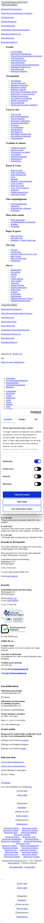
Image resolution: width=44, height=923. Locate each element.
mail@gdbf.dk (12, 576)
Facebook (24, 740)
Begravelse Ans (11, 850)
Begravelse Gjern (23, 843)
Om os (13, 277)
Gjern (8, 407)
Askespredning (16, 130)
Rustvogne (15, 283)
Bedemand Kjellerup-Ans (11, 34)
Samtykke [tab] (8, 419)
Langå (8, 400)
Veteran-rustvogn (17, 285)
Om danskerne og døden (20, 152)
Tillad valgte (22, 502)
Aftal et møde (22, 795)
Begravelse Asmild (29, 828)
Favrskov (9, 409)
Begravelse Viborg (11, 828)
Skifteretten (15, 206)
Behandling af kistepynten (21, 134)
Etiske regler (15, 290)
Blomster (14, 179)
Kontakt (14, 274)
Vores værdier (16, 281)
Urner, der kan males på (20, 188)
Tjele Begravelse (7, 17)
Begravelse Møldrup (29, 833)
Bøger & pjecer (17, 236)
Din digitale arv (17, 132)
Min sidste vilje (16, 238)
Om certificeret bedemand (21, 136)
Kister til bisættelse (18, 173)
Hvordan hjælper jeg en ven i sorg (24, 254)
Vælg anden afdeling (9, 5)
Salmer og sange (17, 150)
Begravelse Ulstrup (9, 846)
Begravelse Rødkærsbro (29, 846)
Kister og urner (16, 170)
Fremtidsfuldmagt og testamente (23, 222)
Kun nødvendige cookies (22, 509)
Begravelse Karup (12, 837)
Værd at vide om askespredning (13, 766)
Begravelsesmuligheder (20, 116)
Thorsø (8, 402)
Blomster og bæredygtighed (21, 181)
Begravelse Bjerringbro (33, 841)
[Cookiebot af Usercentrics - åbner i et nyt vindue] (31, 412)
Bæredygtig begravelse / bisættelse (24, 105)
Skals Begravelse (7, 38)
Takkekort (15, 190)
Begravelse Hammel (12, 857)
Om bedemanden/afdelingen (17, 381)
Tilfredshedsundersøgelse (20, 301)
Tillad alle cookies (22, 494)
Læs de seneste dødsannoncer (12, 762)
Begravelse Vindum (10, 830)
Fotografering (16, 161)
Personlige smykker (18, 194)
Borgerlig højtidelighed (20, 123)
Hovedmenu (12, 2)
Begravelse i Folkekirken (20, 121)
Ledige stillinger (17, 279)
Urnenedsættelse (17, 127)
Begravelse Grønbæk (30, 852)
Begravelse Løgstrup (30, 830)
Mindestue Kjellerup (19, 87)
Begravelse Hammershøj (11, 839)
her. (16, 636)
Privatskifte (15, 226)
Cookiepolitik (29, 867)
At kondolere (16, 154)
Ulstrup (9, 396)
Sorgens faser (16, 252)
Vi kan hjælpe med (18, 83)
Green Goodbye (17, 183)
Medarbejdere (16, 270)
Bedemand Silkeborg (9, 42)
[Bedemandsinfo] (13, 673)
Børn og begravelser (18, 258)
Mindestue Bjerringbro (19, 85)
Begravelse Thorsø (29, 854)
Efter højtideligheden (19, 204)
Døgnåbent (22, 807)
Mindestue (10, 387)
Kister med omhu (17, 186)
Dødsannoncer (16, 159)
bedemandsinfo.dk (20, 669)
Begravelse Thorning (28, 850)
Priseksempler (16, 296)
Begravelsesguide (17, 103)
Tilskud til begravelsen (19, 96)
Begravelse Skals (10, 833)
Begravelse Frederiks (22, 835)
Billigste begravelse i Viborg (22, 298)
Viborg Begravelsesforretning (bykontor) (16, 13)
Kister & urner (22, 908)
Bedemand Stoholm (10, 848)
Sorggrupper (15, 261)
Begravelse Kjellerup (30, 848)
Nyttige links (16, 294)
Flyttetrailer (15, 210)
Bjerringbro (10, 393)
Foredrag (14, 292)
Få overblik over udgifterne (21, 98)
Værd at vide (16, 114)
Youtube (23, 748)
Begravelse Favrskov (31, 857)
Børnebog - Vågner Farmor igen (23, 240)
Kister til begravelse (18, 175)
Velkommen (10, 378)
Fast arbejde (15, 272)
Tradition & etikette (18, 148)
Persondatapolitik (16, 867)
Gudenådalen (11, 391)
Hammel (9, 404)
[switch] (37, 469)
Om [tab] (36, 419)
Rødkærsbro (10, 398)
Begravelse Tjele (29, 837)
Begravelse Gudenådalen (10, 841)
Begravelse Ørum (31, 839)
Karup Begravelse (8, 26)
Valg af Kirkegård (18, 119)
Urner (13, 177)
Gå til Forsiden (16, 52)
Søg (2, 358)
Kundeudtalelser (12, 383)
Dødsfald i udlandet (18, 90)
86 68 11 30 (17, 354)
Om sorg (14, 250)
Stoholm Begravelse (8, 22)
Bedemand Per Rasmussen (11, 9)
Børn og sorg (16, 256)
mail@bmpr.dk (13, 863)
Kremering (15, 125)
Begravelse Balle (11, 852)
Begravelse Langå (11, 854)
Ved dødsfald (16, 81)
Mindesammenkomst (19, 157)
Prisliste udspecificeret (19, 101)
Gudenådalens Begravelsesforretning (15, 30)
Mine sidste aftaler (18, 220)
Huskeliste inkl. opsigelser (21, 208)
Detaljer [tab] (22, 419)
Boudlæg (14, 224)
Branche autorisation (19, 287)
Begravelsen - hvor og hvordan (23, 94)
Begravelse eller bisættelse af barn (24, 92)
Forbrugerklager (17, 138)
